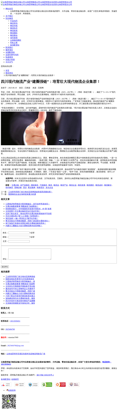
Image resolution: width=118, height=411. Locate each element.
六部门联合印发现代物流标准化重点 (20, 296)
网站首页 (9, 9)
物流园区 (14, 33)
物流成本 (99, 185)
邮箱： (5, 237)
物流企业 (73, 185)
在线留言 (15, 379)
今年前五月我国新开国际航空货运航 (20, 286)
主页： (5, 241)
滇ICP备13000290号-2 (45, 375)
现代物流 (9, 187)
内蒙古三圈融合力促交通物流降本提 (20, 293)
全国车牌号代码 (12, 55)
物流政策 (14, 30)
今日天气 (9, 62)
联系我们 (9, 47)
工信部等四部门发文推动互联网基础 (20, 276)
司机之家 (14, 43)
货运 (25, 187)
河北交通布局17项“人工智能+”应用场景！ (23, 216)
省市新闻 (14, 38)
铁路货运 (40, 187)
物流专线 (14, 26)
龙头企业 (49, 187)
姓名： (5, 233)
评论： (5, 259)
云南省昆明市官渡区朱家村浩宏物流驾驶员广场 (25, 354)
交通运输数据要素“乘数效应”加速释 (20, 284)
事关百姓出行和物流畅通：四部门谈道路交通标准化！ (28, 221)
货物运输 (18, 187)
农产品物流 (25, 185)
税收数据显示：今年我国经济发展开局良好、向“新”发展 (28, 209)
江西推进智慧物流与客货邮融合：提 (20, 281)
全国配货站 (10, 52)
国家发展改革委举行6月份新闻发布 (20, 279)
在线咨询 (12, 390)
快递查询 (9, 57)
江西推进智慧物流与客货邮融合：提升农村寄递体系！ (28, 204)
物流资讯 (14, 23)
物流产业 (64, 185)
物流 (50, 185)
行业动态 (14, 21)
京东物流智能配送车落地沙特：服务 (20, 303)
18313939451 (15, 321)
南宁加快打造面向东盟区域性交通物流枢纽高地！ (26, 223)
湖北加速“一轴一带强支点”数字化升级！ (22, 218)
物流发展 (81, 185)
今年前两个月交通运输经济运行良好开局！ (23, 211)
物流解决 (108, 185)
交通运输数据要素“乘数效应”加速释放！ (22, 206)
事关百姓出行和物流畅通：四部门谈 (20, 291)
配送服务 (31, 187)
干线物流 (43, 185)
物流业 (56, 185)
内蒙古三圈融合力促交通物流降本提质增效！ (24, 226)
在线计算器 (10, 60)
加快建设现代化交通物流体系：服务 (20, 298)
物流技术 (14, 28)
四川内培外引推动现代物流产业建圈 (20, 301)
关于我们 (9, 16)
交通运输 (15, 185)
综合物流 (9, 18)
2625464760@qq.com (15, 346)
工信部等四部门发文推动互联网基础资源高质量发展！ (30, 192)
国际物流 (34, 185)
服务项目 (9, 50)
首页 (7, 70)
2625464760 (10, 329)
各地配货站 (14, 45)
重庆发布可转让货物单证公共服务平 (20, 289)
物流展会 (14, 35)
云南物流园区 (15, 40)
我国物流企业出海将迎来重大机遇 (22, 194)
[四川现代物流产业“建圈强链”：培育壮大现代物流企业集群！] (41, 145)
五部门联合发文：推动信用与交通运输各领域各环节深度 (29, 214)
